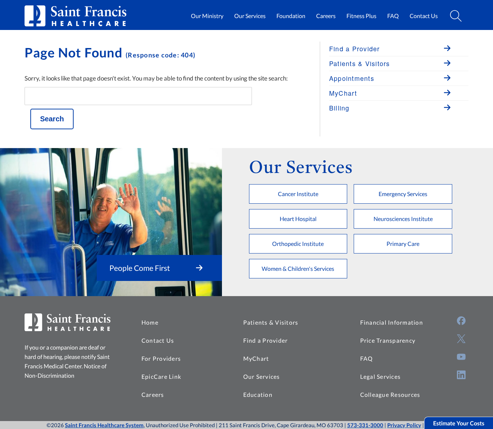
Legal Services (380, 376)
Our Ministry (207, 15)
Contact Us (424, 15)
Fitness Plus (361, 15)
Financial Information (391, 322)
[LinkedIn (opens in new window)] (461, 375)
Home (149, 322)
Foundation (290, 15)
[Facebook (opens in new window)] (461, 320)
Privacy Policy (404, 425)
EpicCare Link (161, 376)
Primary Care (403, 243)
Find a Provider (265, 340)
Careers (326, 15)
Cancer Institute (298, 193)
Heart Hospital (298, 218)
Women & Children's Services (298, 268)
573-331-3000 (365, 425)
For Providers (161, 358)
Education (257, 394)
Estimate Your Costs (458, 423)
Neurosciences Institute (403, 218)
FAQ (393, 15)
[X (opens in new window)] (461, 339)
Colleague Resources (390, 394)
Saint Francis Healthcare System (104, 425)
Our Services (250, 15)
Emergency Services (403, 193)
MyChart (256, 358)
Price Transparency (388, 340)
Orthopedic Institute (298, 243)
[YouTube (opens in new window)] (461, 357)
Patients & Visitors (270, 322)
